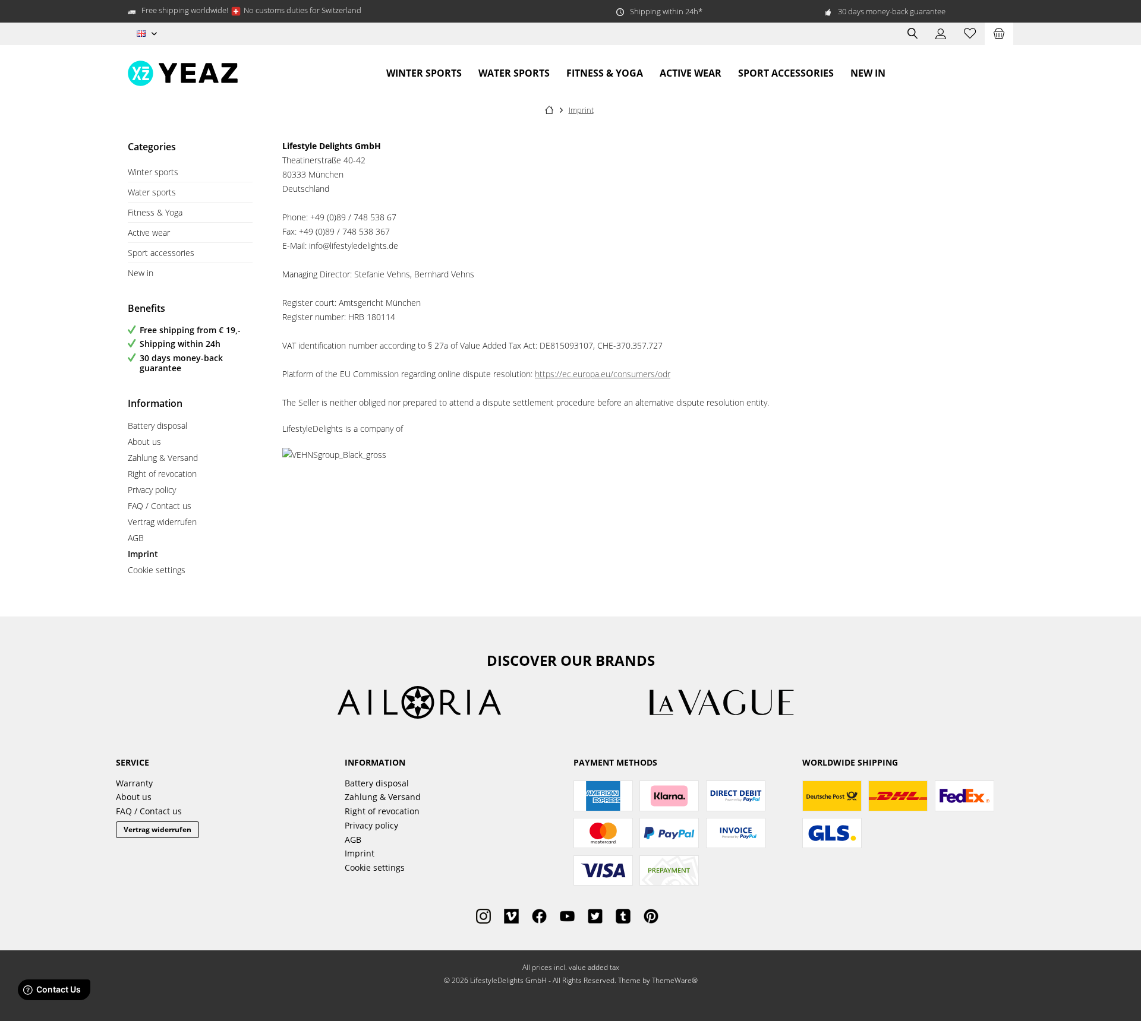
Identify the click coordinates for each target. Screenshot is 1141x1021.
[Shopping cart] (999, 34)
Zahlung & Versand (163, 457)
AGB (136, 537)
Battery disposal (157, 425)
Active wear (149, 232)
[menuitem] (999, 34)
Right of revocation (162, 473)
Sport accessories (161, 252)
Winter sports (153, 172)
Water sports (152, 192)
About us (144, 441)
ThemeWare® (675, 980)
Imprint (143, 554)
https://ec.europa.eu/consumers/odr (602, 374)
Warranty (134, 783)
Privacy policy (152, 489)
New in (140, 273)
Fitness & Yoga (155, 212)
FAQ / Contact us (159, 505)
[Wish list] (970, 34)
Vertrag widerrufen (162, 521)
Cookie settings (156, 570)
